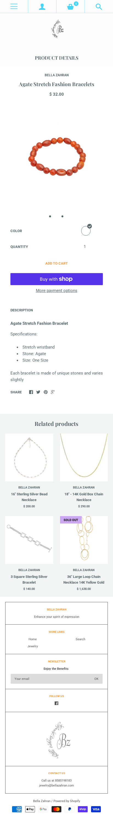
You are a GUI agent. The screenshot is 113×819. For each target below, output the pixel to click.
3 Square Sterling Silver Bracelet (29, 579)
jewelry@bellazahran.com (56, 785)
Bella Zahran (57, 75)
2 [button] (56, 216)
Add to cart (56, 263)
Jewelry (32, 646)
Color (16, 231)
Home (33, 639)
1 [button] (50, 216)
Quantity (19, 247)
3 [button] (62, 216)
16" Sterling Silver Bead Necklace (29, 497)
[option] (56, 156)
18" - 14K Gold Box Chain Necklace (83, 497)
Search (80, 639)
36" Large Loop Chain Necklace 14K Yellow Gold (83, 579)
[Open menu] (14, 6)
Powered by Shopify (66, 801)
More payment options (56, 290)
